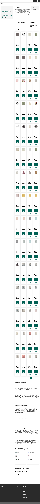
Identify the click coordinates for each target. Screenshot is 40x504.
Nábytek (24, 489)
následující (38, 378)
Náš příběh (17, 489)
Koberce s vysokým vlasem (6, 11)
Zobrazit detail (17, 52)
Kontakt (31, 487)
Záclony (19, 452)
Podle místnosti (25, 497)
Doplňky (24, 488)
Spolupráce (17, 488)
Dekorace (24, 494)
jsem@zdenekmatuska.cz (7, 486)
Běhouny (3, 17)
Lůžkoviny (19, 455)
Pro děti (24, 499)
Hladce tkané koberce (5, 10)
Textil (7, 3)
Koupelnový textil (32, 455)
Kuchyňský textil (32, 452)
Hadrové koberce (4, 12)
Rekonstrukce (25, 491)
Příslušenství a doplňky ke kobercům (7, 15)
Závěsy (31, 459)
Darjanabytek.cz (4, 3)
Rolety (18, 459)
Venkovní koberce (4, 8)
